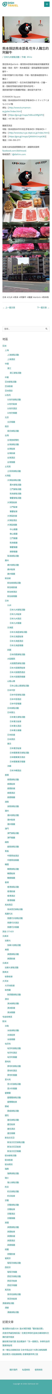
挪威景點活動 (13, 1111)
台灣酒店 (11, 458)
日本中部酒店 (15, 699)
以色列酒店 (12, 408)
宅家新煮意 (7, 1017)
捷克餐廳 (11, 1133)
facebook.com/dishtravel (14, 151)
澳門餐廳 (11, 838)
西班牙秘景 (12, 1281)
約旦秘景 (11, 1196)
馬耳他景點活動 (14, 1294)
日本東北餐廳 (15, 730)
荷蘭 (7, 1249)
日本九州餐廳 (15, 623)
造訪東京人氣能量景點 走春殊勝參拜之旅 (20, 1354)
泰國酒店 (11, 793)
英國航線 (11, 1236)
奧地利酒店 (12, 1070)
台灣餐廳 (11, 462)
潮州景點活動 (13, 815)
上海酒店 (11, 359)
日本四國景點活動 (17, 654)
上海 (7, 350)
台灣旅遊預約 (13, 440)
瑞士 (7, 1178)
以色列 (8, 395)
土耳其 (8, 466)
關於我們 (13, 1370)
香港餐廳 (11, 900)
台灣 (7, 435)
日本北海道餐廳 (16, 645)
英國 (7, 1223)
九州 (9, 605)
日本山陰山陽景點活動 (19, 686)
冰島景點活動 (13, 1030)
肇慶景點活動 (15, 498)
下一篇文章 (43, 307)
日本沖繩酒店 (15, 770)
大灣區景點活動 (14, 480)
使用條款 (38, 1370)
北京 (7, 417)
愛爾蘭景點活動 (14, 1097)
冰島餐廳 (11, 1039)
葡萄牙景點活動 (14, 1263)
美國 (7, 949)
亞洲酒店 (9, 391)
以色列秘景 (12, 404)
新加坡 (8, 578)
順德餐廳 (13, 552)
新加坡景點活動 (14, 583)
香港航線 (11, 891)
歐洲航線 (9, 1160)
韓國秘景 (11, 873)
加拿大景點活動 (14, 945)
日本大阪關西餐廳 (17, 677)
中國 (7, 364)
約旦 (7, 1187)
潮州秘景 (11, 820)
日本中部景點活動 (17, 695)
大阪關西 (11, 659)
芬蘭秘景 (11, 1209)
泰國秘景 (11, 784)
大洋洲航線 (10, 985)
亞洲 (4, 346)
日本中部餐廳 (15, 704)
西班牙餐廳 (12, 1285)
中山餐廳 (13, 529)
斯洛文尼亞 (10, 1138)
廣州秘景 (11, 569)
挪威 (7, 1106)
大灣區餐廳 (12, 525)
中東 (7, 377)
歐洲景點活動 (10, 1155)
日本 (7, 601)
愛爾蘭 (8, 1093)
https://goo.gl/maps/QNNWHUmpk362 (27, 136)
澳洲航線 (11, 1008)
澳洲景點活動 (13, 1003)
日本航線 (11, 735)
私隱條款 (26, 1370)
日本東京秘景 (15, 748)
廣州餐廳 (11, 574)
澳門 (7, 828)
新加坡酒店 (12, 592)
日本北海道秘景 (16, 636)
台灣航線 (11, 453)
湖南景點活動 (13, 806)
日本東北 (11, 712)
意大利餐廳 (12, 1088)
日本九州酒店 (15, 618)
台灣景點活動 (13, 444)
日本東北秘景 (15, 721)
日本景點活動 (13, 708)
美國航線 (11, 959)
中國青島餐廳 (13, 860)
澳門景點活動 (13, 833)
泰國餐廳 (11, 797)
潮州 (7, 811)
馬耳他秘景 (12, 1299)
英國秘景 (11, 1232)
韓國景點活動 (13, 869)
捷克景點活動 (13, 1120)
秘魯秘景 (9, 976)
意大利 (8, 1079)
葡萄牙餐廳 (12, 1272)
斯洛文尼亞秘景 (14, 1147)
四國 (9, 650)
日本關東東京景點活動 (19, 753)
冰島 (7, 1026)
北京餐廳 (11, 422)
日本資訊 (11, 739)
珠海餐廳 (13, 543)
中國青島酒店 (13, 856)
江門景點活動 (15, 489)
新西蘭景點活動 (14, 994)
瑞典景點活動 (13, 1173)
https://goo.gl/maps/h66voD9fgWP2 (26, 115)
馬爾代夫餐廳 (13, 927)
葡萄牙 (8, 1258)
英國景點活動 (13, 1227)
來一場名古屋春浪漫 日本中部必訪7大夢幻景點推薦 (24, 1350)
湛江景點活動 (15, 373)
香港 (7, 882)
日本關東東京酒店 (17, 757)
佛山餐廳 (13, 534)
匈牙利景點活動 (14, 1048)
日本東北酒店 (15, 726)
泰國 (7, 775)
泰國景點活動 (13, 779)
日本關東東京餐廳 (17, 762)
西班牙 (8, 1267)
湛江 (9, 368)
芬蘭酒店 (11, 1214)
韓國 (7, 864)
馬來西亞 (9, 905)
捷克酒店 (11, 1129)
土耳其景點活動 (14, 471)
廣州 (7, 560)
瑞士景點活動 (13, 1182)
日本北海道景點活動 (18, 632)
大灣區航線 (12, 516)
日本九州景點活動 (17, 610)
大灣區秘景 (12, 502)
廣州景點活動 (13, 565)
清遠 (7, 1308)
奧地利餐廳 (12, 1075)
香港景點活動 (13, 887)
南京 (7, 426)
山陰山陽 (11, 681)
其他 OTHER (8, 931)
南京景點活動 (13, 431)
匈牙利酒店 (12, 1053)
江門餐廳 (13, 538)
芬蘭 (7, 1200)
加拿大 (8, 940)
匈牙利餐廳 (12, 1057)
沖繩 (9, 766)
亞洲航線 (9, 386)
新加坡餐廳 (12, 596)
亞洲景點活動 (10, 382)
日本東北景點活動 (17, 717)
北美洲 (5, 936)
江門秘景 (13, 507)
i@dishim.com (19, 154)
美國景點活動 (13, 954)
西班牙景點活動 (14, 1276)
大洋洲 (5, 981)
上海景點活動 (13, 355)
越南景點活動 (13, 847)
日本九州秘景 (15, 614)
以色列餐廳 (12, 413)
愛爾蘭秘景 (12, 1102)
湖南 (7, 802)
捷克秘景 (11, 1124)
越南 (7, 842)
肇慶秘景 (13, 511)
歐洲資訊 (9, 1164)
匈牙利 (8, 1044)
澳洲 (7, 999)
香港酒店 (11, 896)
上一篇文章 (9, 307)
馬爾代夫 (9, 914)
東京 (9, 744)
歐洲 (4, 1021)
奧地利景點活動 (14, 1066)
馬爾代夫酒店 (13, 923)
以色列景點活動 (14, 399)
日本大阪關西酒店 (17, 672)
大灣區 (8, 475)
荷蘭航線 (11, 1254)
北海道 (10, 627)
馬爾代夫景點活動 (15, 918)
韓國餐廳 (11, 878)
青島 (7, 851)
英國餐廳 (11, 1245)
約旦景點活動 (13, 1191)
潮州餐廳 (11, 824)
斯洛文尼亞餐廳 (14, 1151)
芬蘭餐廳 (11, 1218)
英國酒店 (11, 1240)
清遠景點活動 (8, 1303)
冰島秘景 (11, 1035)
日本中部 (11, 690)
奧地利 (8, 1061)
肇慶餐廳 (13, 547)
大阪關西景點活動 (17, 663)
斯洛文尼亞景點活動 (16, 1142)
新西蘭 (8, 990)
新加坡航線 (12, 587)
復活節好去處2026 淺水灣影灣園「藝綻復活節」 (23, 1328)
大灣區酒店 (12, 520)
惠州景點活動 (15, 485)
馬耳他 (8, 1290)
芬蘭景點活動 (13, 1205)
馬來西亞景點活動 (15, 909)
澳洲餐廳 (11, 1012)
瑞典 (7, 1169)
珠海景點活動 (15, 494)
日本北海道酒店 (16, 641)
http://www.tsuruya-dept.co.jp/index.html (29, 133)
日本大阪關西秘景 (17, 668)
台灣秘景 (11, 449)
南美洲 (5, 972)
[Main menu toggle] (47, 4)
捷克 (7, 1115)
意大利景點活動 (14, 1084)
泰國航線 (11, 788)
